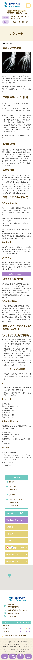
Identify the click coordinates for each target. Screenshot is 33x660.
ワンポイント (11, 541)
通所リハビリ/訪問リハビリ (12, 649)
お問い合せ (12, 657)
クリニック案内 (22, 642)
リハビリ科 (12, 486)
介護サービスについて (15, 499)
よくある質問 (6, 651)
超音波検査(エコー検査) (15, 513)
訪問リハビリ (14, 505)
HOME (7, 642)
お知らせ (9, 527)
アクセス (20, 657)
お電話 (4, 657)
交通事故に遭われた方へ (15, 520)
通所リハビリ (14, 502)
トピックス (10, 534)
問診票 (28, 657)
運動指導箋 (13, 489)
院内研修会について (13, 554)
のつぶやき (20, 547)
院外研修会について (13, 561)
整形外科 (11, 482)
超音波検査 (24, 649)
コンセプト (13, 642)
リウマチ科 (12, 495)
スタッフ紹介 (9, 644)
